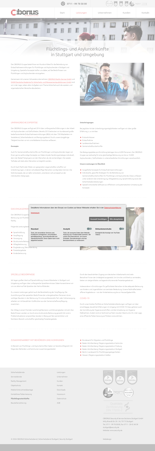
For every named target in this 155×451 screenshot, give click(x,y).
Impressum (35, 213)
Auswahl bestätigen (98, 219)
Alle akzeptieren (116, 219)
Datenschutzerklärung (112, 208)
